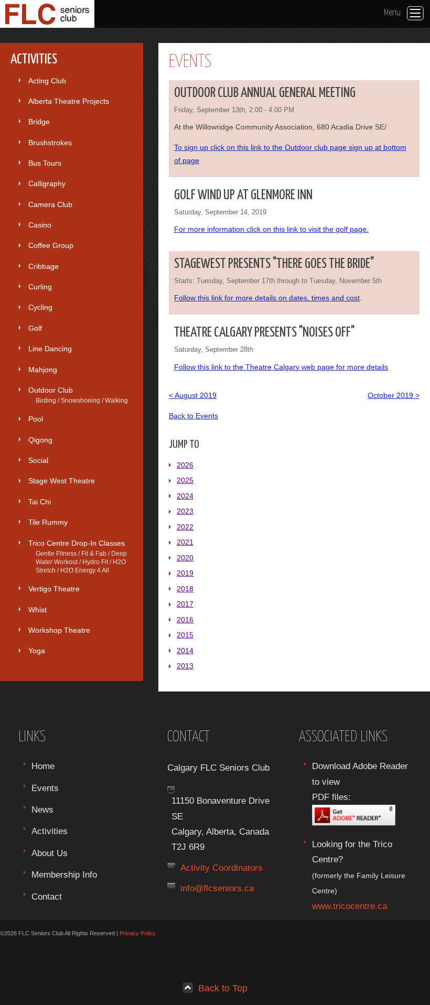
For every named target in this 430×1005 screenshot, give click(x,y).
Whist (37, 610)
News (42, 809)
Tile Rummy (48, 522)
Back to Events (193, 416)
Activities (49, 831)
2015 (185, 635)
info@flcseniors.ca (217, 888)
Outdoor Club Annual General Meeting (265, 93)
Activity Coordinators (221, 867)
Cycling (40, 307)
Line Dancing (50, 348)
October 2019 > (394, 395)
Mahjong (42, 369)
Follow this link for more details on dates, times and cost (267, 298)
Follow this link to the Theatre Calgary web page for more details (281, 367)
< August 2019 (193, 395)
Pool (35, 419)
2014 (185, 650)
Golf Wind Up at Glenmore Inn (243, 195)
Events (45, 788)
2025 (185, 480)
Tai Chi (39, 502)
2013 (185, 666)
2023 (185, 511)
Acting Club (47, 81)
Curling (40, 287)
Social (38, 460)
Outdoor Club (78, 395)
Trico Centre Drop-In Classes (77, 556)
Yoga (36, 650)
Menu (392, 12)
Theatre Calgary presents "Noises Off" (264, 332)
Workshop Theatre (59, 630)
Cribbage (43, 266)
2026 (185, 465)
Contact (46, 896)
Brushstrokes (50, 142)
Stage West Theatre (61, 481)
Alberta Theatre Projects (68, 101)
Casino (39, 225)
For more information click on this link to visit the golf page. (271, 229)
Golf (35, 328)
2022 (185, 527)
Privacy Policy (138, 933)
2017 (185, 604)
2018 (185, 589)
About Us (49, 853)
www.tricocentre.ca (349, 906)
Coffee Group (50, 245)
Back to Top (223, 987)
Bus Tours (44, 163)
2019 (185, 573)
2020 (185, 558)
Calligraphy (47, 183)
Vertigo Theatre (54, 589)
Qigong (40, 440)
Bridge (39, 121)
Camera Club (50, 204)
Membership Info (64, 874)
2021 (185, 542)
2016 (185, 619)
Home (43, 766)
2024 (185, 496)
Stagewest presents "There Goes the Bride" (274, 264)
